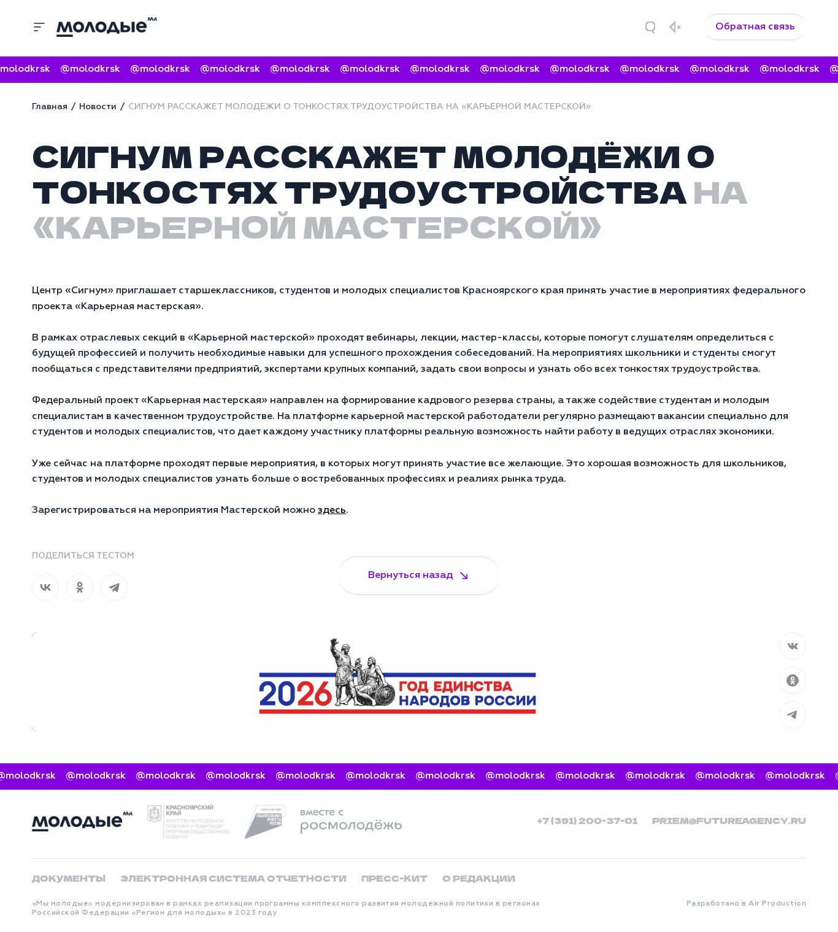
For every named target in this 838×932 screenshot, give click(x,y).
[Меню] (39, 27)
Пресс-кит (394, 878)
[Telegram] (114, 587)
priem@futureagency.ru (729, 820)
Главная (49, 106)
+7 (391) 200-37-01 (587, 820)
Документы (69, 878)
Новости (98, 106)
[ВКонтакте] (45, 587)
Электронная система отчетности (233, 878)
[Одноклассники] (79, 587)
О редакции (478, 878)
